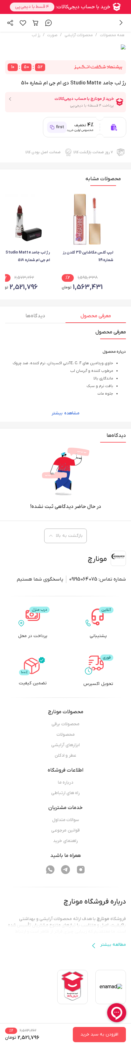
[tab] (96, 317)
